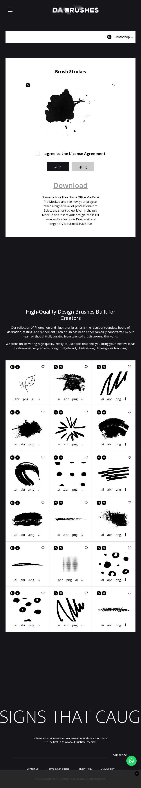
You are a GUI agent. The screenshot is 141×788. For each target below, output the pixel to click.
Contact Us (33, 768)
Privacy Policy (85, 768)
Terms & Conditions (58, 768)
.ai (32, 399)
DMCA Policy (107, 768)
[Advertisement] (70, 273)
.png (83, 166)
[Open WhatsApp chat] (131, 761)
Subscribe (120, 755)
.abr (57, 166)
